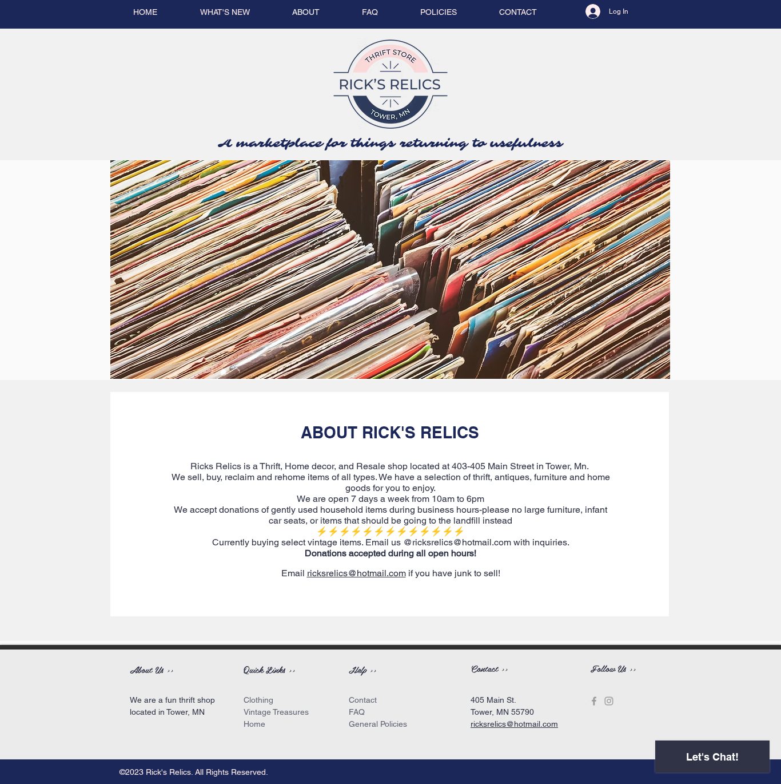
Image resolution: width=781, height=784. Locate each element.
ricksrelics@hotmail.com (461, 542)
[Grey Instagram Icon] (609, 701)
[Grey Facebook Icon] (594, 701)
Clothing (258, 699)
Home (254, 723)
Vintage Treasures (276, 711)
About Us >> (151, 669)
